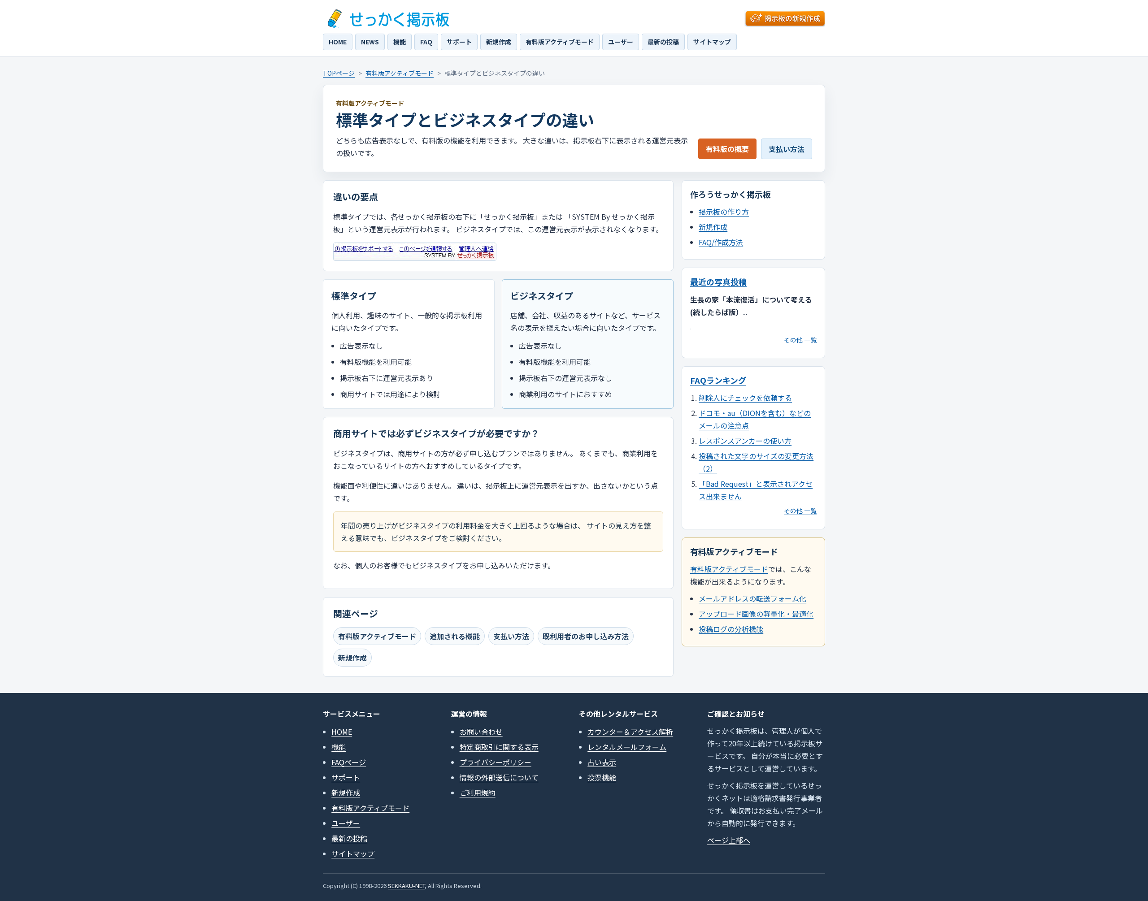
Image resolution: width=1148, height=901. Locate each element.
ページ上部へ (728, 840)
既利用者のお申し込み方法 (586, 636)
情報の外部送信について (499, 777)
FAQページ (348, 762)
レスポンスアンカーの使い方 (745, 440)
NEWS (370, 41)
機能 (399, 41)
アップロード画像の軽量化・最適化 (756, 613)
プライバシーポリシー (495, 762)
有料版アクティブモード (560, 41)
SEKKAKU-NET (406, 885)
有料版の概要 (727, 148)
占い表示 (601, 762)
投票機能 (601, 777)
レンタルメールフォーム (626, 746)
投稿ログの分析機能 (731, 629)
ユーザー (620, 41)
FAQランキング (718, 380)
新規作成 (498, 41)
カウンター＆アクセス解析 (630, 731)
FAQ (426, 41)
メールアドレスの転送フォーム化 (752, 598)
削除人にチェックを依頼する (745, 397)
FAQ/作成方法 (721, 242)
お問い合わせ (481, 731)
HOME (338, 41)
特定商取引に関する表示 (499, 746)
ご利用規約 (478, 792)
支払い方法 (786, 148)
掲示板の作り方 (724, 211)
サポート (459, 41)
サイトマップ (712, 41)
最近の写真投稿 (718, 281)
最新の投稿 (663, 41)
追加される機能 (455, 636)
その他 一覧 (800, 339)
